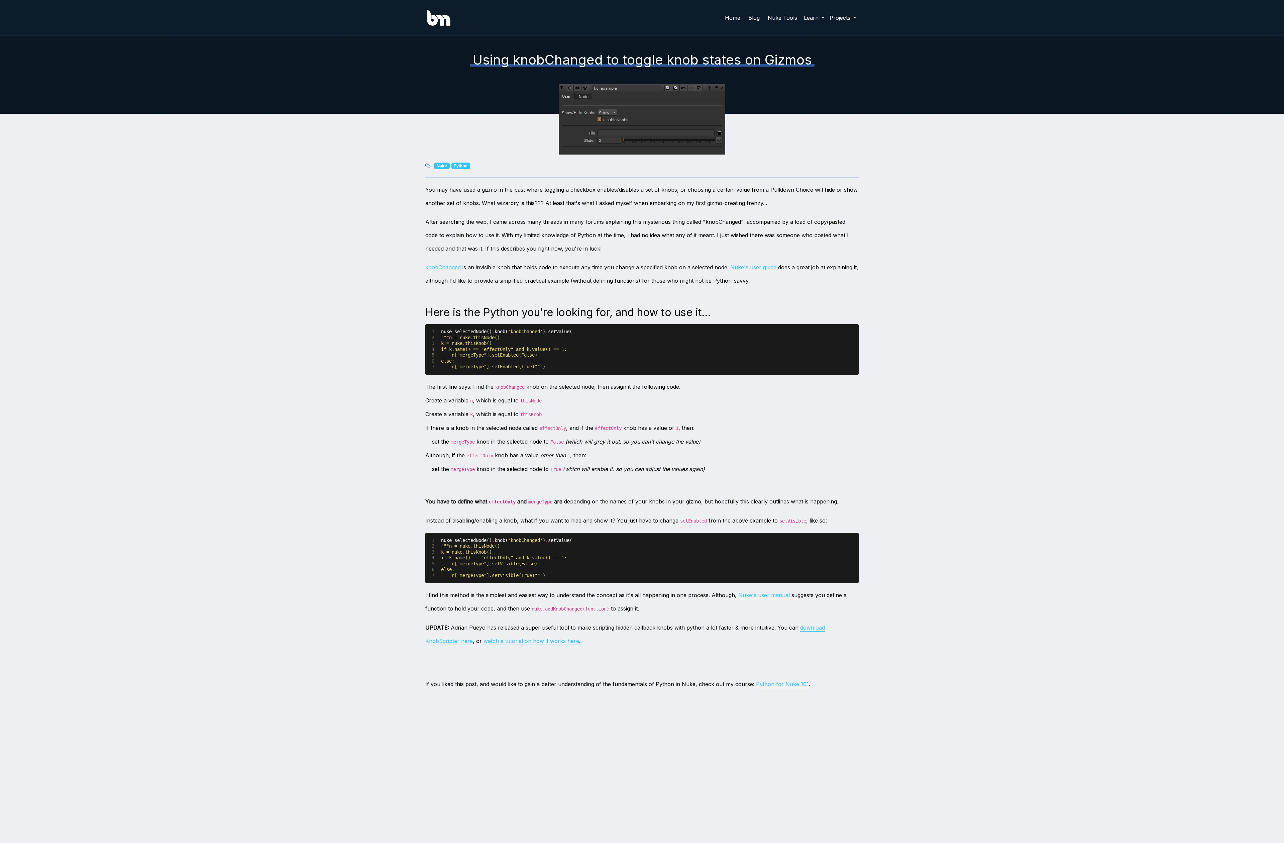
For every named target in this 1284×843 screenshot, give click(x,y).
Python (460, 165)
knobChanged (443, 267)
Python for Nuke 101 (782, 684)
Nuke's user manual (764, 595)
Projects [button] (841, 17)
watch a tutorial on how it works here (531, 641)
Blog (754, 17)
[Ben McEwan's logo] (438, 18)
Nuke (442, 165)
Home (732, 17)
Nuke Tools (782, 17)
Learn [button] (812, 17)
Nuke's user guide (753, 267)
